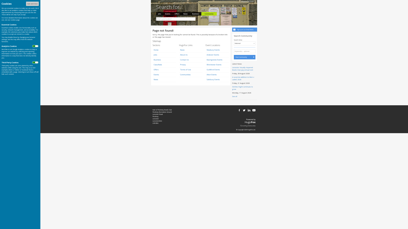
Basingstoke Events (214, 60)
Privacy (183, 65)
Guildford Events (213, 69)
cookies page (15, 20)
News (185, 14)
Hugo (250, 122)
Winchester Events (214, 65)
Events (167, 14)
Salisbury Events (213, 79)
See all (234, 96)
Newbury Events (213, 50)
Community (209, 14)
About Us (184, 55)
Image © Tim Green (247, 1)
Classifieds (158, 65)
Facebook (239, 110)
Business (195, 14)
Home (156, 50)
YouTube (254, 110)
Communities (185, 74)
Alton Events (212, 74)
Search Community (243, 35)
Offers (177, 14)
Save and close (32, 4)
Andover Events (213, 55)
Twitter (244, 110)
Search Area (238, 40)
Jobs (159, 14)
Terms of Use (185, 69)
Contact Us (184, 60)
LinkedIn (249, 110)
